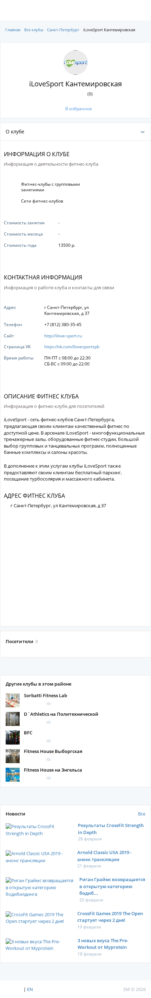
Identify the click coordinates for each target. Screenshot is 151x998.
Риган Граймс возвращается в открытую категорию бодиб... (112, 886)
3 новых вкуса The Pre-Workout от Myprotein (103, 944)
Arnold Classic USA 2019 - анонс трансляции (104, 855)
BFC (28, 732)
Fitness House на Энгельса (53, 770)
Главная (12, 29)
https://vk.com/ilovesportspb (71, 347)
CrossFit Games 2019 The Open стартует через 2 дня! (110, 917)
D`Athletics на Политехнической (61, 714)
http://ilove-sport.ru (63, 336)
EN (30, 989)
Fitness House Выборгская (53, 751)
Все (141, 814)
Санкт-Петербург (63, 29)
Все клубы (33, 29)
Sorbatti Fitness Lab (45, 695)
